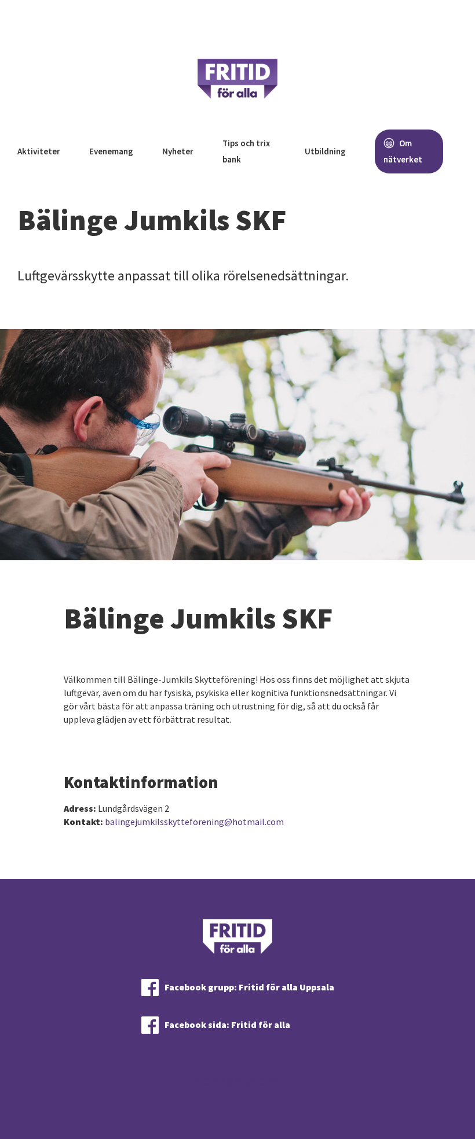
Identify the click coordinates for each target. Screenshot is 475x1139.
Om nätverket (402, 151)
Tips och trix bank (246, 151)
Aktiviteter (38, 151)
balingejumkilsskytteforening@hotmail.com (194, 821)
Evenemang (111, 151)
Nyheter (177, 151)
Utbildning (325, 151)
